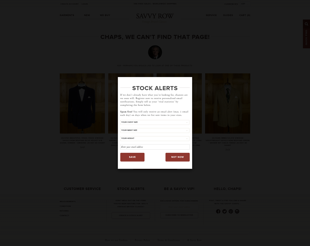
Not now (177, 157)
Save (132, 157)
